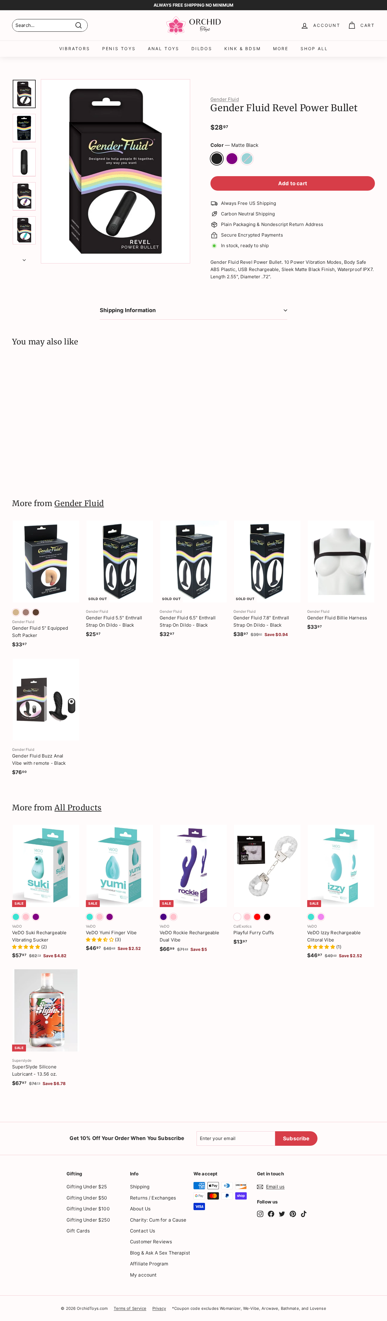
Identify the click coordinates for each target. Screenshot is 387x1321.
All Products (78, 807)
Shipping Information (128, 310)
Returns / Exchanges (153, 1198)
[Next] (24, 258)
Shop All (314, 48)
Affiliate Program (149, 1264)
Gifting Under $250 (88, 1220)
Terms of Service (130, 1308)
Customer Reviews (151, 1242)
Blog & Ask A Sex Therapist (160, 1253)
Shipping (139, 1187)
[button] (26, 947)
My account (143, 1275)
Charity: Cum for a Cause (158, 1220)
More (280, 48)
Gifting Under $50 (87, 1198)
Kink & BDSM (242, 48)
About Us (140, 1209)
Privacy (159, 1308)
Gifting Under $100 (88, 1209)
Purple (232, 158)
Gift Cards (78, 1231)
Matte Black (216, 158)
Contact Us (142, 1231)
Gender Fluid (224, 99)
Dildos (201, 48)
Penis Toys (119, 48)
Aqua (247, 158)
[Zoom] (115, 171)
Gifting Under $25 (87, 1187)
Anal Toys (163, 48)
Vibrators (74, 48)
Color (234, 145)
